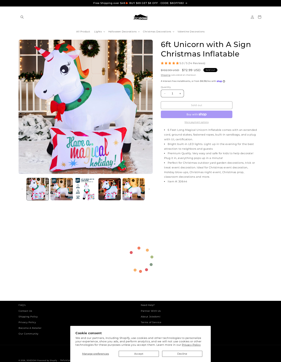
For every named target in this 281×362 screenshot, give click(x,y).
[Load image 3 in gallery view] (85, 189)
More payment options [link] (197, 122)
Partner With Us (151, 310)
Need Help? (148, 305)
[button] (22, 17)
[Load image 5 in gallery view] (133, 189)
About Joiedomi (150, 316)
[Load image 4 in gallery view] (109, 189)
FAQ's (22, 305)
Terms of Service (151, 322)
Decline (182, 353)
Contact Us (25, 310)
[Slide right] (149, 189)
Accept (138, 353)
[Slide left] (22, 189)
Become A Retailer (30, 328)
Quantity (166, 87)
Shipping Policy (28, 316)
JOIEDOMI (32, 360)
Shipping (165, 75)
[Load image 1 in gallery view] (38, 189)
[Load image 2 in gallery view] (61, 189)
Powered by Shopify (47, 360)
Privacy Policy (191, 344)
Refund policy (67, 360)
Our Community (29, 333)
